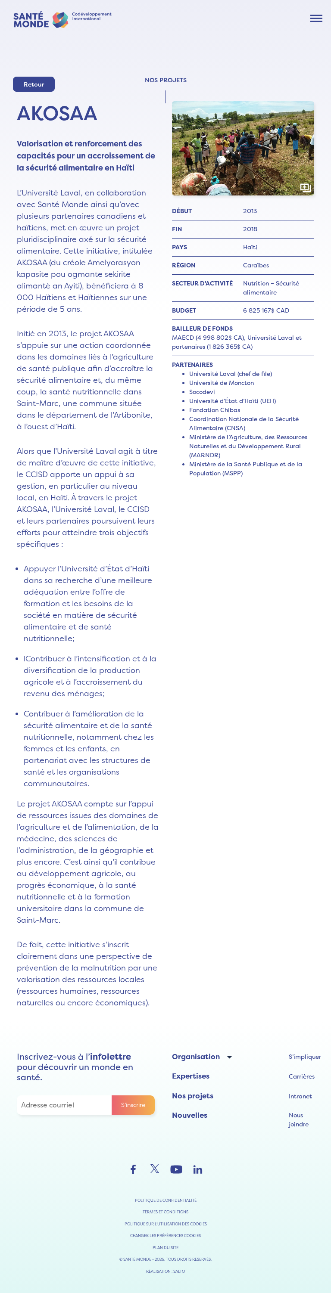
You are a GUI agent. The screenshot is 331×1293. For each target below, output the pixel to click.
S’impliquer (305, 1056)
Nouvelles (189, 1115)
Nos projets (192, 1096)
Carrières (302, 1076)
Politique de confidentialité (166, 1200)
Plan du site (165, 1247)
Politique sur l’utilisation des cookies (166, 1224)
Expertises (190, 1076)
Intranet (300, 1096)
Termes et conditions (165, 1211)
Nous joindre (299, 1119)
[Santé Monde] (62, 19)
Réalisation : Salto (165, 1271)
